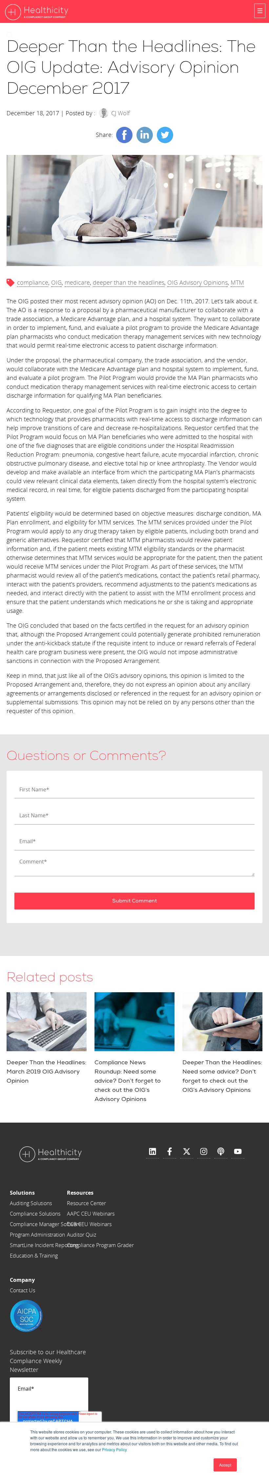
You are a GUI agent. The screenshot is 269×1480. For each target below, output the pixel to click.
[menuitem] (45, 1193)
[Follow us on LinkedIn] (152, 1152)
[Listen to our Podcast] (220, 1152)
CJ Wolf (120, 113)
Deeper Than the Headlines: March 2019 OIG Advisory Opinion (46, 1072)
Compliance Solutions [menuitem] (35, 1213)
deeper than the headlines (128, 282)
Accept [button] (225, 1465)
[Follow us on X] (186, 1152)
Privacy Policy (114, 1449)
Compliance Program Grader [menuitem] (100, 1245)
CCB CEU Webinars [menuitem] (89, 1224)
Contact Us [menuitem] (22, 1290)
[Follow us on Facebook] (169, 1152)
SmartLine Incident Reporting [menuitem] (44, 1245)
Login (32, 35)
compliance (32, 282)
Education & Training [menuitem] (34, 1255)
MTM (237, 282)
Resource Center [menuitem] (86, 1203)
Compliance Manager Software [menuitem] (45, 1224)
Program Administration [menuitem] (37, 1234)
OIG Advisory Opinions (197, 282)
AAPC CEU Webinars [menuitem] (90, 1213)
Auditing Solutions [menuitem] (31, 1203)
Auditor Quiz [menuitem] (81, 1234)
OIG (56, 282)
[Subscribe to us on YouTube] (237, 1152)
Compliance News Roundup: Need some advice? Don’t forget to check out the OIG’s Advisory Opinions (127, 1081)
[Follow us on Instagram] (203, 1152)
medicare (77, 282)
